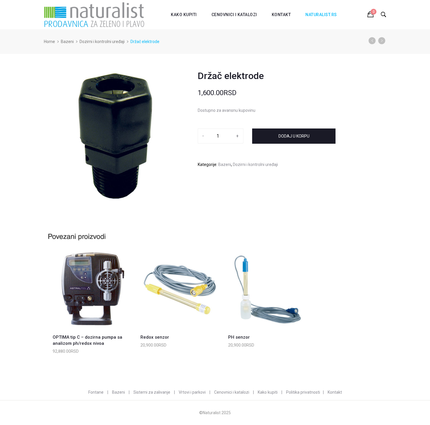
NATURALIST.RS (321, 14)
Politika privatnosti (303, 392)
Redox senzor (154, 337)
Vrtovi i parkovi (192, 392)
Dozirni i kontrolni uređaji (102, 41)
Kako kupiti (184, 14)
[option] (115, 136)
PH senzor (239, 337)
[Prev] (372, 40)
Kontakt (281, 14)
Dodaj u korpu (293, 136)
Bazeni (67, 41)
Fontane (96, 392)
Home (49, 41)
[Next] (381, 40)
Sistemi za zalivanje (151, 392)
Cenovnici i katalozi (234, 14)
